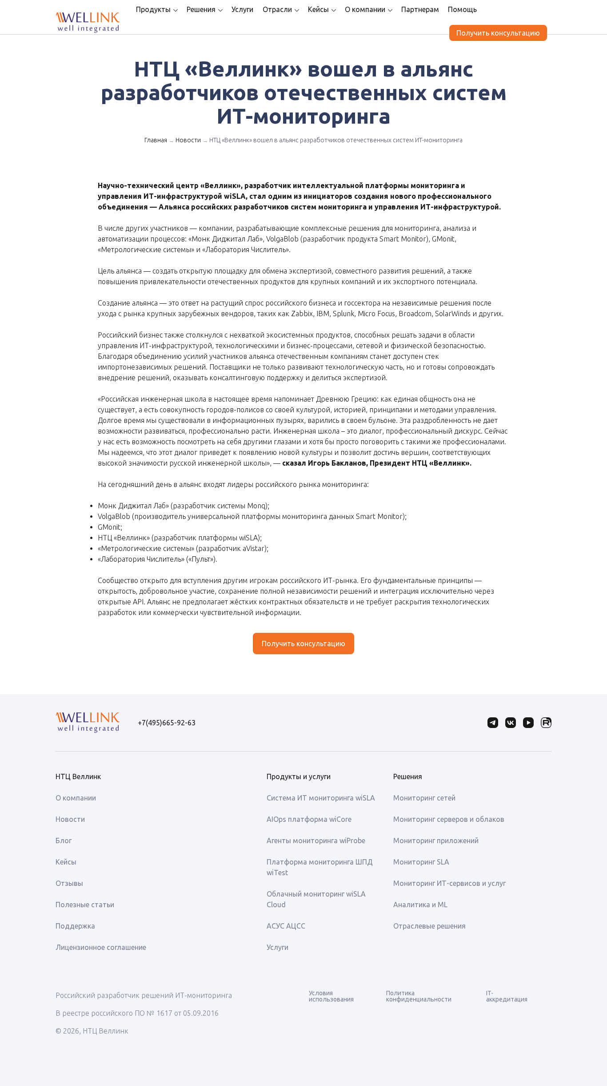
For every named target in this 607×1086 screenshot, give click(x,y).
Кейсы (318, 9)
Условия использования (331, 996)
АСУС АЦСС (286, 926)
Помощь (462, 9)
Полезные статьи (85, 905)
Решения (201, 9)
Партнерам (420, 9)
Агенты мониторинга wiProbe (316, 841)
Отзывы (69, 883)
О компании (365, 9)
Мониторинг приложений (436, 841)
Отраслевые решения (429, 926)
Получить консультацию (498, 33)
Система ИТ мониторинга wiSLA (321, 798)
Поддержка (75, 926)
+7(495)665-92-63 (167, 723)
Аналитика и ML (420, 905)
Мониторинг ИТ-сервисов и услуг (449, 883)
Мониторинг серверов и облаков (448, 819)
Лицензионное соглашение (101, 947)
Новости (188, 140)
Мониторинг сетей (424, 798)
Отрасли (277, 9)
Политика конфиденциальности (418, 996)
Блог (64, 841)
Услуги (242, 9)
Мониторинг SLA (421, 862)
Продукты (153, 9)
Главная (155, 140)
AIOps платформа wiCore (309, 819)
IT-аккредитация (506, 996)
